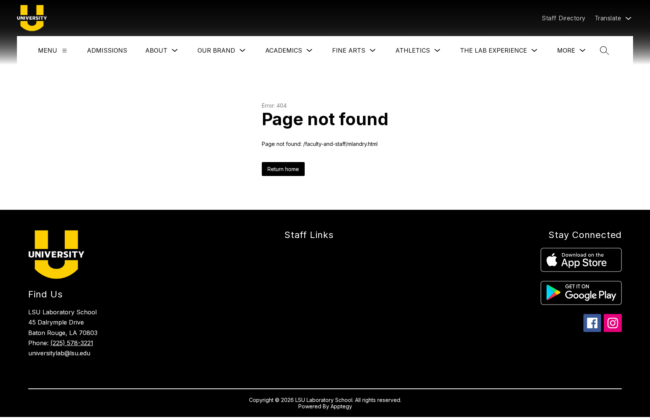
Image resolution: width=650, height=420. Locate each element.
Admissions (107, 50)
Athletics (412, 50)
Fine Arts (348, 50)
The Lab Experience (493, 50)
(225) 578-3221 (71, 343)
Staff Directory (564, 18)
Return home (283, 169)
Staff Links (309, 234)
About (156, 50)
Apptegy (341, 406)
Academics (283, 50)
